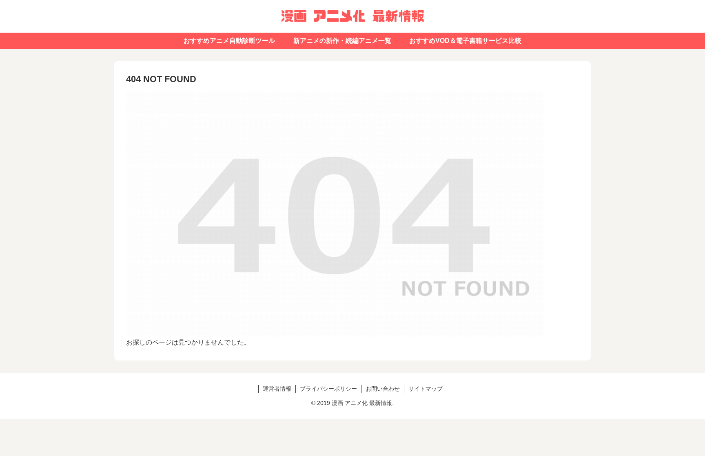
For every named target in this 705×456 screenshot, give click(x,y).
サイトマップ (425, 388)
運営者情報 (277, 388)
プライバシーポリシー (328, 388)
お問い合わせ (383, 388)
